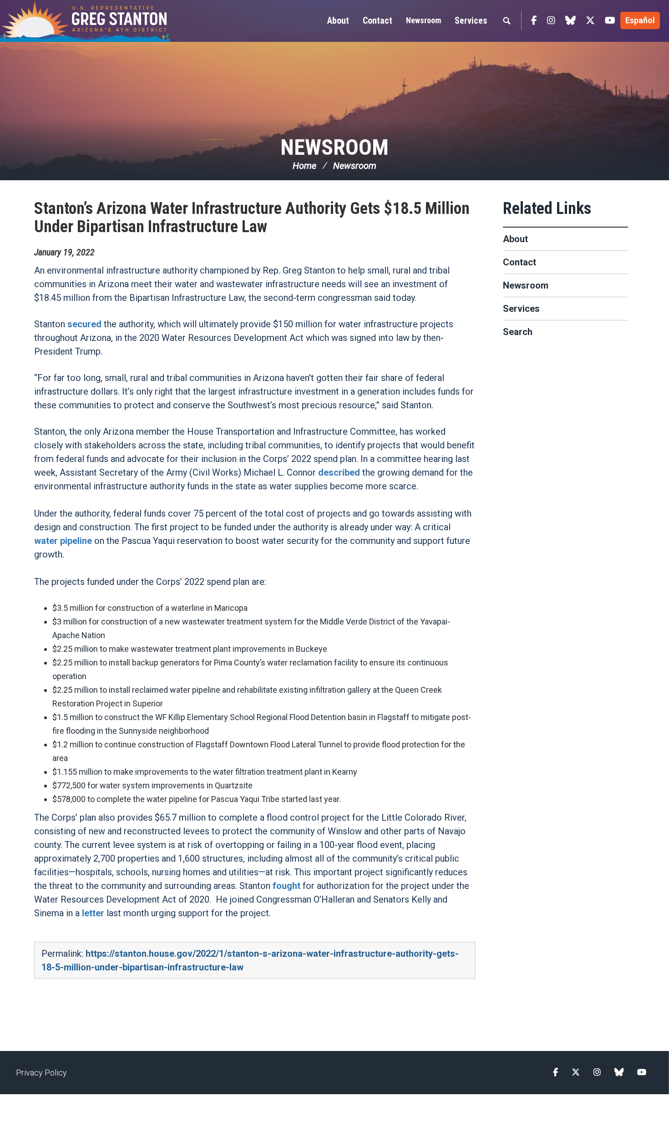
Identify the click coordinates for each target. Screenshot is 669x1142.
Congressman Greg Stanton (107, 21)
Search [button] (506, 20)
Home (304, 165)
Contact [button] (377, 20)
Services (521, 308)
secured (84, 324)
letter (93, 913)
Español (640, 20)
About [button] (338, 20)
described (339, 472)
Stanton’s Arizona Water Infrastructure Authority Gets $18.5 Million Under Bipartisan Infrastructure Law (252, 217)
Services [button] (471, 20)
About (515, 238)
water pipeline (63, 540)
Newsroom (423, 20)
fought (286, 885)
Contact (519, 262)
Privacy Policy (41, 1072)
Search (517, 331)
